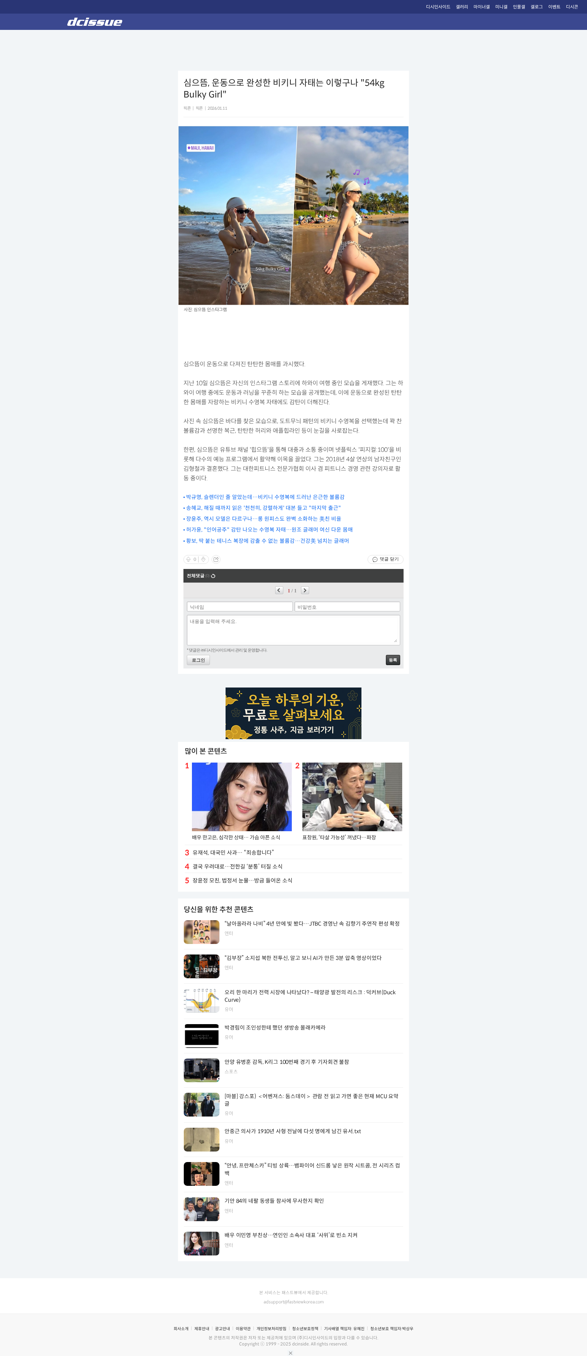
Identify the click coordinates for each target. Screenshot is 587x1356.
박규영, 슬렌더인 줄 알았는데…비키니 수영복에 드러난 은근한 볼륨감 (265, 497)
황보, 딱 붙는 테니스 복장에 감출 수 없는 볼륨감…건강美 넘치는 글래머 (267, 541)
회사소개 (181, 1328)
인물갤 (519, 7)
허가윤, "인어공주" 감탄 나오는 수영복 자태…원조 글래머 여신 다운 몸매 (269, 530)
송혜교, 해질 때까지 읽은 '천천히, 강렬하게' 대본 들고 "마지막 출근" (263, 508)
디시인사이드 (438, 7)
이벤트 (554, 7)
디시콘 (572, 7)
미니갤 (501, 7)
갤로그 (537, 7)
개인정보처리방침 (271, 1328)
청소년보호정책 (305, 1328)
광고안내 (222, 1328)
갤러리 (462, 7)
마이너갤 (482, 7)
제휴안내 (201, 1328)
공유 (216, 559)
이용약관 (243, 1328)
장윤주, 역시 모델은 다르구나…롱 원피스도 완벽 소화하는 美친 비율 (263, 519)
